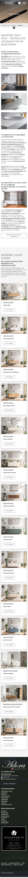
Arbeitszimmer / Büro (6, 791)
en (19, 2)
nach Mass (7, 796)
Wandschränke (5, 822)
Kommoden (4, 817)
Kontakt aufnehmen (9, 783)
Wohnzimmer (4, 801)
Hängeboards (4, 814)
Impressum (4, 863)
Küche (2, 796)
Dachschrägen (4, 812)
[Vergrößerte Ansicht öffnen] (14, 82)
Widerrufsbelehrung (6, 864)
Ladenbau (3, 802)
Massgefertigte (5, 166)
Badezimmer (20, 25)
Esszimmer (4, 794)
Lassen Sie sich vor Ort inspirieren (14, 235)
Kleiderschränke (5, 816)
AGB (23, 863)
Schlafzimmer (4, 799)
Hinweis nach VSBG (18, 864)
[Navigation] (24, 3)
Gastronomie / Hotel (6, 804)
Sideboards (4, 821)
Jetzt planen (9, 310)
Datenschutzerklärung (14, 863)
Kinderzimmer (4, 797)
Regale (3, 819)
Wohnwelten (13, 25)
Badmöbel (3, 811)
